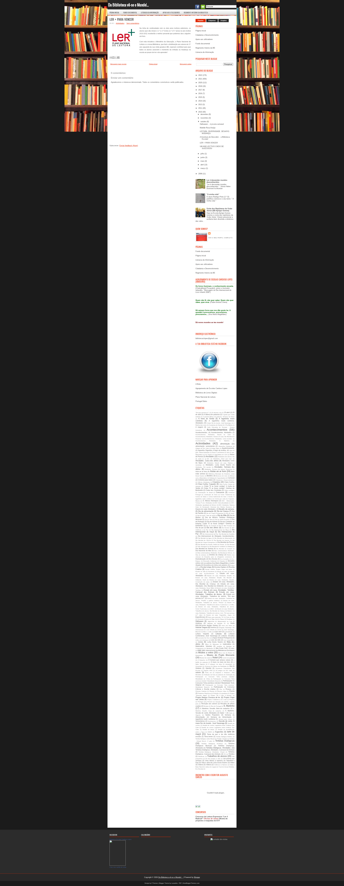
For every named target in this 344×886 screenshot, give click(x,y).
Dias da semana (201, 555)
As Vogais (208, 454)
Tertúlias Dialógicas (224, 741)
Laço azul (218, 631)
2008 (200, 174)
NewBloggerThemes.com (191, 883)
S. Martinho (229, 706)
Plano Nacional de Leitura (205, 397)
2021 (200, 79)
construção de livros (210, 494)
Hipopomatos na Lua (225, 621)
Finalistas (229, 619)
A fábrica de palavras (212, 414)
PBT (180, 883)
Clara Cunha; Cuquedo (207, 484)
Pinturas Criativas (201, 691)
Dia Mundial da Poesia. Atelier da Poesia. (211, 544)
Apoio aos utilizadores (171, 12)
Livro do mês (215, 640)
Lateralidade (228, 631)
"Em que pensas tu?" (202, 412)
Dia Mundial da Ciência (203, 540)
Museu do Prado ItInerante (220, 655)
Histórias (199, 623)
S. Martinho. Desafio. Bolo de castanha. (215, 708)
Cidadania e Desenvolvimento (207, 35)
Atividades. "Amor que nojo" (222, 459)
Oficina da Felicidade (220, 666)
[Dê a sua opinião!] (113, 57)
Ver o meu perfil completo (220, 237)
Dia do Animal (212, 521)
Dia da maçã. (230, 513)
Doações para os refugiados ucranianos (218, 557)
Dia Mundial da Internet (222, 540)
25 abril (227, 412)
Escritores (211, 571)
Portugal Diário (201, 401)
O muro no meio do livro (220, 662)
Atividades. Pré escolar (203, 467)
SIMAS (210, 732)
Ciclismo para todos (205, 480)
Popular (201, 20)
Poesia (231, 691)
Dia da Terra (209, 519)
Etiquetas (212, 20)
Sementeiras (200, 721)
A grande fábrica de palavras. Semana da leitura (218, 416)
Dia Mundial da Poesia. (225, 542)
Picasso (228, 689)
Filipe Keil (215, 619)
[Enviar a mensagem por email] (110, 57)
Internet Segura (201, 627)
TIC (225, 754)
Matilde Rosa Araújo (207, 128)
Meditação (210, 648)
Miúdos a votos (205, 652)
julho (202, 154)
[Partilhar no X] (115, 57)
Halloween (199, 621)
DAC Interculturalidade (222, 503)
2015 (200, 97)
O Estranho (201, 660)
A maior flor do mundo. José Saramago (219, 423)
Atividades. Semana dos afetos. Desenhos (218, 469)
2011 (200, 108)
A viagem (199, 427)
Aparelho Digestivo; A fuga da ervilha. (212, 450)
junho (202, 157)
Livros (200, 642)
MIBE (232, 648)
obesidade (228, 664)
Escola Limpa (206, 567)
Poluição (216, 693)
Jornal (219, 629)
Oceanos (207, 666)
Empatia (222, 561)
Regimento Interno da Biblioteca (196, 12)
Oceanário (199, 666)
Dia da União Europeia (222, 519)
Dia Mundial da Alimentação (223, 538)
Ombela (198, 668)
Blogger (197, 877)
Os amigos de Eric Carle (224, 670)
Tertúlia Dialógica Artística (224, 736)
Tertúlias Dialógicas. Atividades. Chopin (212, 752)
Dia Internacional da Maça (220, 530)
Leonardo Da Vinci (203, 638)
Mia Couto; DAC (222, 648)
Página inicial (114, 12)
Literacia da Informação (150, 12)
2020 (200, 83)
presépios (224, 693)
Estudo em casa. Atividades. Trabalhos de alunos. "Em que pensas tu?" (215, 596)
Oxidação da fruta (209, 674)
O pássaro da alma (215, 664)
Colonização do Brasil (205, 492)
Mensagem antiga (185, 64)
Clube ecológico (229, 490)
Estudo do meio (222, 571)
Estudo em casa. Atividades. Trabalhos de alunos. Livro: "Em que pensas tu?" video (215, 613)
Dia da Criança (223, 511)
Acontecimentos (217, 429)
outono (198, 672)
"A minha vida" (213, 194)
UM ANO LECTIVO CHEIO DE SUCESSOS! (212, 147)
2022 (200, 75)
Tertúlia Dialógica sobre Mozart (205, 739)
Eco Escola (213, 559)
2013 (200, 104)
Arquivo (224, 20)
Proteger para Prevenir (205, 701)
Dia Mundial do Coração (224, 548)
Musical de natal (205, 658)
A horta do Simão (206, 419)
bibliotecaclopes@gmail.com (207, 338)
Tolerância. (201, 756)
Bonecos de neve (221, 476)
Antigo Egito (215, 448)
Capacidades (221, 478)
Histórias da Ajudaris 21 (216, 623)
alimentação (225, 444)
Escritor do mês (200, 571)
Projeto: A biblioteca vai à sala (217, 699)
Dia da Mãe (222, 515)
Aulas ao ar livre (218, 471)
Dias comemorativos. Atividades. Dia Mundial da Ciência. (215, 553)
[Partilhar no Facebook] (118, 57)
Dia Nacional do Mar (203, 550)
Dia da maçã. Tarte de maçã (206, 515)
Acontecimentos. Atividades (221, 432)
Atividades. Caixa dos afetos (207, 461)
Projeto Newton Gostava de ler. (208, 697)
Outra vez (208, 672)
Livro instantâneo (229, 640)
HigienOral (211, 621)
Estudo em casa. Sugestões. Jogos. (219, 615)
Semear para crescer (225, 719)
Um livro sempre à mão (212, 758)
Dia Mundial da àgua (205, 538)
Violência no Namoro (220, 764)
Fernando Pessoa (203, 619)
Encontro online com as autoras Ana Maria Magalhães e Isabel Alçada (215, 563)
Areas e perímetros (218, 452)
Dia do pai (199, 527)
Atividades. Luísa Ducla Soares (218, 465)
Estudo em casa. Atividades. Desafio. (219, 575)
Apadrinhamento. (228, 448)
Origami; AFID (208, 670)
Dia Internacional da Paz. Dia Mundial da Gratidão (218, 534)
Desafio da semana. (226, 509)
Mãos (207, 644)
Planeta (211, 691)
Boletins (210, 476)
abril (202, 165)
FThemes (155, 883)
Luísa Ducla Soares (215, 642)
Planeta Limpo (221, 691)
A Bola (198, 384)
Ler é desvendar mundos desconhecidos (217, 181)
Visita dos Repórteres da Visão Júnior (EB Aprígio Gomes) (219, 210)
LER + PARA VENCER (122, 19)
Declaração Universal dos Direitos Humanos (217, 507)
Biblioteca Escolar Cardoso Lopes (121, 839)
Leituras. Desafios (227, 636)
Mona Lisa (221, 653)
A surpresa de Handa (215, 425)
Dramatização (201, 559)
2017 (200, 90)
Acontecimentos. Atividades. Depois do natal (213, 434)
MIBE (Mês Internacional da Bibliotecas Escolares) (216, 650)
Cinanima (216, 482)
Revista (206, 706)
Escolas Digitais (220, 567)
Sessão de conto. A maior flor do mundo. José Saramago (215, 722)
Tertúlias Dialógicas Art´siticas (212, 743)
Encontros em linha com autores (215, 565)
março (203, 168)
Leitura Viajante (202, 634)
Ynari (220, 767)
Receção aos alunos (209, 703)
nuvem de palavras (228, 658)
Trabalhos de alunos (217, 756)
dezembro (204, 114)
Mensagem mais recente (118, 64)
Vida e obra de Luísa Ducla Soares (214, 762)
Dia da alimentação (205, 511)
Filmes (222, 619)
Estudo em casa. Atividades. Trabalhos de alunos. (215, 593)
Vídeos (208, 764)
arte (228, 452)
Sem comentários (132, 23)
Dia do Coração (211, 525)
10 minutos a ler (217, 412)
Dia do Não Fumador (225, 525)
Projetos (231, 699)
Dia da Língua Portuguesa (214, 513)
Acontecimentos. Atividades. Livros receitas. (218, 439)
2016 (200, 93)
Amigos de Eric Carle (202, 448)
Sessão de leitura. (209, 729)
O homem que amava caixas (219, 660)
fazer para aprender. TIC (216, 617)
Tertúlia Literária (222, 739)
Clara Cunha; (229, 482)
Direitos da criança (216, 555)
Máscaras (216, 644)
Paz (221, 689)
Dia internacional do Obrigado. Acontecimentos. (216, 536)
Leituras (219, 634)
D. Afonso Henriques (210, 501)
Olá (230, 666)
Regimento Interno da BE (205, 48)
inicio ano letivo (227, 625)
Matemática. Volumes (204, 646)
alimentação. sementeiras (205, 446)
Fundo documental (130, 12)
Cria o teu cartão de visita (118, 867)
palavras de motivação (225, 674)
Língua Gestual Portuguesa (222, 638)
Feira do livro (230, 617)
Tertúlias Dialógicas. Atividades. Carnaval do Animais (215, 750)
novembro (204, 118)
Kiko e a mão (207, 631)
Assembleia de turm (220, 454)
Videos (200, 764)
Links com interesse (202, 640)
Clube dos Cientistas (213, 490)
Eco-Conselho (224, 559)
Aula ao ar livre (201, 471)
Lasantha (174, 883)
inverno (213, 627)
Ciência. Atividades (204, 482)
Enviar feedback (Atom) (128, 146)
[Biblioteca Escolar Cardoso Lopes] (118, 865)
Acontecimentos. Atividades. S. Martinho (213, 441)
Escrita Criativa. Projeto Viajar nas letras (218, 569)
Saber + (223, 713)
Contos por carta (220, 499)
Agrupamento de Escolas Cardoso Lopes (211, 388)
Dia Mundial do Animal (204, 548)
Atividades (210, 456)
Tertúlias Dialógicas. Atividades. (218, 748)
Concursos (220, 492)
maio (202, 161)
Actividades (120, 23)
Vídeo (232, 762)
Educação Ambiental (209, 561)
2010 (200, 112)
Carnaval (231, 478)
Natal (215, 657)
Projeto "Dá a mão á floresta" (221, 695)
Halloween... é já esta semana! (212, 124)
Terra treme (208, 736)
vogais (214, 767)
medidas (219, 646)
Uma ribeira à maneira (214, 760)
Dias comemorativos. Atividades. (224, 550)
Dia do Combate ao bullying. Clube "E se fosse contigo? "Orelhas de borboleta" (215, 523)
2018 (200, 86)
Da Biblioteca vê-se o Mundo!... (128, 5)
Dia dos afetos (212, 528)
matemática (227, 644)
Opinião (208, 668)
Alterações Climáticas (225, 446)
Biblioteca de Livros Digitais (206, 393)
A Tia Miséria (228, 425)
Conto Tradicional (226, 494)
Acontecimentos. (202, 432)
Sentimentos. (212, 721)
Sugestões (219, 732)
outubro (203, 122)
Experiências (200, 617)
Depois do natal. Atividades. (206, 509)
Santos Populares (212, 715)
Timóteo (231, 754)
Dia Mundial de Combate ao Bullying (221, 546)
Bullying (212, 478)
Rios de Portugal (216, 706)
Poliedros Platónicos (204, 693)
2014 (200, 101)
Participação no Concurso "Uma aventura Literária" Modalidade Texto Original (215, 683)
